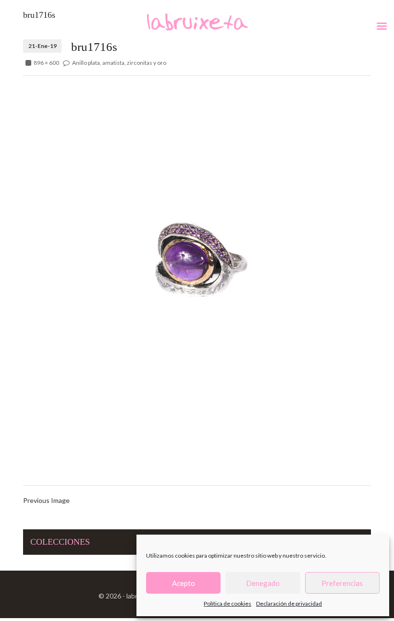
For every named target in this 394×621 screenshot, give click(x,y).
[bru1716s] (197, 256)
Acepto (183, 583)
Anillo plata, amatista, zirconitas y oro (119, 62)
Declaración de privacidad (289, 603)
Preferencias (342, 583)
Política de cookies (227, 603)
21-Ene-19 (42, 45)
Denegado (263, 583)
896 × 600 (46, 62)
